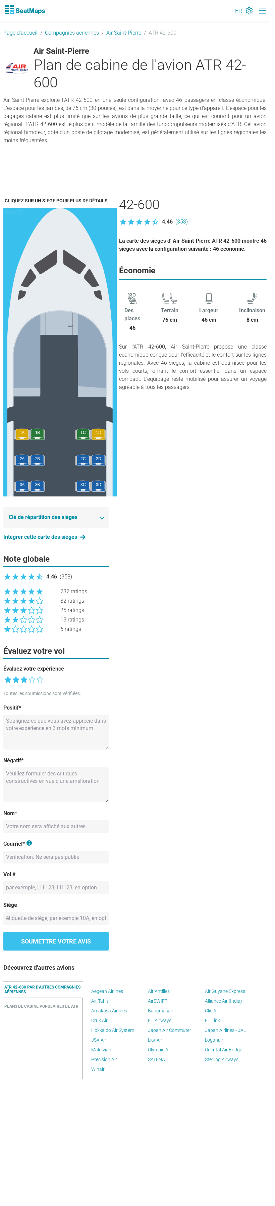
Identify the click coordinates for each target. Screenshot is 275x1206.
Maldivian (101, 1049)
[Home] (24, 9)
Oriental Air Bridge (223, 1049)
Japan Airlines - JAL (225, 1030)
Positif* (12, 708)
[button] (153, 222)
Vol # (9, 874)
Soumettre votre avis (56, 941)
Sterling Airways (221, 1059)
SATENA (156, 1059)
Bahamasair (160, 1010)
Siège (10, 905)
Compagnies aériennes (72, 33)
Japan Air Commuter (169, 1030)
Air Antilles (159, 991)
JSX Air (98, 1040)
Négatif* (13, 760)
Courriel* (14, 844)
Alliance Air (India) (223, 1001)
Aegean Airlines (107, 991)
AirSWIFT (157, 1001)
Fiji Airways (159, 1020)
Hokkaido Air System (112, 1030)
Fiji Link (212, 1020)
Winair (98, 1069)
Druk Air (99, 1020)
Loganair (214, 1040)
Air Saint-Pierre (123, 33)
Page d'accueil (20, 33)
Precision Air (104, 1059)
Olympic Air (159, 1049)
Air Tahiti (100, 1001)
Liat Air (155, 1040)
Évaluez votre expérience (33, 669)
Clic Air (212, 1010)
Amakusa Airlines (109, 1010)
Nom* (10, 813)
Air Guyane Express (225, 991)
